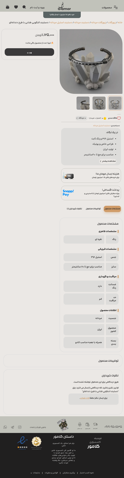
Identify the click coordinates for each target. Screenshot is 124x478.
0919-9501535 (113, 427)
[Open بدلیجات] (31, 473)
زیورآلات (112, 23)
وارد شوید (84, 398)
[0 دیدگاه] (77, 118)
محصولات (107, 8)
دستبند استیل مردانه (61, 23)
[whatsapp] (5, 427)
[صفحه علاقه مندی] (16, 7)
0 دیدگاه (82, 118)
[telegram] (12, 427)
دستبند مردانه (81, 23)
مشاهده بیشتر (109, 161)
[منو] (116, 7)
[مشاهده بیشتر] (100, 161)
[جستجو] (24, 7)
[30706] (29, 52)
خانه (120, 23)
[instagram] (19, 427)
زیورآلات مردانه (98, 23)
